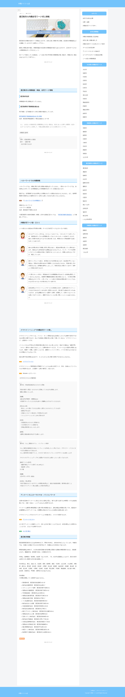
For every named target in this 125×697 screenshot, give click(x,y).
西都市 (85, 150)
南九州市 (85, 215)
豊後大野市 (86, 109)
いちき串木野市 (87, 219)
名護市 (85, 241)
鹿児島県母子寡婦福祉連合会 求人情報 (30, 116)
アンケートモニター (29, 519)
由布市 (85, 113)
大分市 (85, 69)
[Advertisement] (48, 75)
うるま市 (85, 252)
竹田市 (85, 98)
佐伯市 (85, 84)
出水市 (85, 179)
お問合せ (93, 690)
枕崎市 (85, 175)
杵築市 (85, 106)
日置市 (85, 197)
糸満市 (85, 245)
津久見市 (85, 95)
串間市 (85, 153)
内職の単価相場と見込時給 (90, 36)
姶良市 (85, 190)
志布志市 (85, 208)
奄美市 (85, 212)
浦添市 (85, 237)
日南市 (85, 139)
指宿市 (85, 194)
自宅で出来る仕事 (88, 18)
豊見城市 (85, 248)
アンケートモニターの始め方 (91, 51)
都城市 (85, 131)
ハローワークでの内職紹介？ (33, 200)
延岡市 (85, 135)
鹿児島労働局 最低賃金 (65, 214)
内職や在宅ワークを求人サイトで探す (94, 44)
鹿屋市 (85, 172)
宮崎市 (85, 128)
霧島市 (85, 186)
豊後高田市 (86, 102)
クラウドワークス (28, 361)
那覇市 (85, 230)
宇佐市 (85, 91)
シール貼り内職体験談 (89, 58)
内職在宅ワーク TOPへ (89, 25)
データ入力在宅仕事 (89, 47)
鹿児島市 (85, 168)
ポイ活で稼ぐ (27, 531)
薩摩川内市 (86, 183)
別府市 (85, 73)
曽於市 (85, 201)
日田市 (85, 80)
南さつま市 (86, 204)
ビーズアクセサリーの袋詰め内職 (92, 55)
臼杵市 (85, 88)
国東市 (85, 117)
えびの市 (85, 157)
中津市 (85, 77)
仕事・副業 (86, 22)
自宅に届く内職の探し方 (90, 40)
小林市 (85, 142)
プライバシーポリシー (101, 690)
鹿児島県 (22, 638)
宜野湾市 (85, 234)
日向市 (85, 146)
